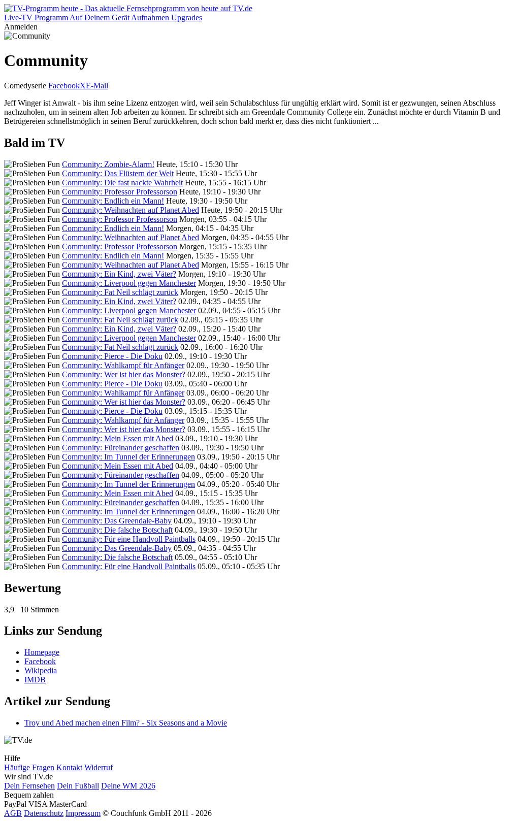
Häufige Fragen (29, 767)
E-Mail (97, 85)
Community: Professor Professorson (119, 191)
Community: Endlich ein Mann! (113, 200)
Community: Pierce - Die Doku (112, 356)
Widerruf (98, 767)
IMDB (35, 679)
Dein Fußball (78, 785)
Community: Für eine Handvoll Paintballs (129, 539)
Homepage (41, 652)
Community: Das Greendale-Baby (117, 520)
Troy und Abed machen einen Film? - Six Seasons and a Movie (125, 722)
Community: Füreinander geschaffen (120, 447)
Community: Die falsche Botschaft (117, 529)
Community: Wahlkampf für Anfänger (123, 365)
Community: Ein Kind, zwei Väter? (119, 274)
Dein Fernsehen (29, 785)
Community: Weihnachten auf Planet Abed (130, 210)
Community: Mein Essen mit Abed (117, 438)
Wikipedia (40, 670)
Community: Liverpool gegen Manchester (129, 283)
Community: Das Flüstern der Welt (118, 173)
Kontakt (69, 767)
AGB (13, 813)
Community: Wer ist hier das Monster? (123, 374)
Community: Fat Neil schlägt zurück (120, 292)
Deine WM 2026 (128, 785)
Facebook (64, 85)
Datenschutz (43, 813)
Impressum (83, 813)
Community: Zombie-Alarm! (108, 164)
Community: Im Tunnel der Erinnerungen (128, 456)
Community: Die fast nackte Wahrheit (122, 182)
